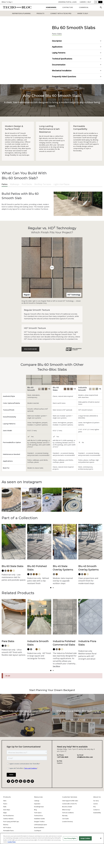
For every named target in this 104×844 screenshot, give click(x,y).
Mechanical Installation (62, 70)
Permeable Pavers (8, 830)
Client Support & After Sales (70, 801)
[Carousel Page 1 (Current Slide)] (50, 587)
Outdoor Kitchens (8, 818)
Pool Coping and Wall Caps (11, 821)
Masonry (5, 824)
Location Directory (67, 821)
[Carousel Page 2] (53, 587)
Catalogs (36, 801)
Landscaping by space (40, 824)
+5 (49, 389)
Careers (95, 804)
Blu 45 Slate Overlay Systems (63, 568)
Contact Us (96, 810)
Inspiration (37, 804)
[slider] (52, 268)
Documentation (58, 64)
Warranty (64, 815)
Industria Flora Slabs (87, 643)
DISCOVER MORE (30, 349)
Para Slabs (8, 641)
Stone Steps (6, 810)
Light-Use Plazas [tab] (61, 184)
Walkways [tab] (14, 184)
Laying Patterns (58, 52)
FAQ (94, 807)
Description (57, 41)
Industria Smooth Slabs (38, 643)
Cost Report (37, 830)
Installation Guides (39, 818)
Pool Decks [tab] (27, 184)
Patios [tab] (5, 184)
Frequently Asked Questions (64, 76)
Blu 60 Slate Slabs (12, 566)
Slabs (4, 801)
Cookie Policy (12, 842)
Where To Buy (6, 2)
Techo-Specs (37, 813)
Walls (4, 807)
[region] (52, 838)
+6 (100, 389)
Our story (96, 801)
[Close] (101, 838)
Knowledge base (39, 807)
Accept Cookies (85, 838)
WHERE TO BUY (82, 13)
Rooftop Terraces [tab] (42, 184)
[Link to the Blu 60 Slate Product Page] (65, 389)
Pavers (5, 804)
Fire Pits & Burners (8, 815)
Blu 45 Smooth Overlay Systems (88, 568)
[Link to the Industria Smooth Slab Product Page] (90, 389)
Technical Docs (38, 815)
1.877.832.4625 (62, 757)
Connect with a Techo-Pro (60, 13)
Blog (35, 810)
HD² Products (7, 827)
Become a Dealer (67, 807)
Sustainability (97, 813)
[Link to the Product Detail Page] (64, 380)
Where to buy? (66, 810)
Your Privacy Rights (70, 838)
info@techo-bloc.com (85, 757)
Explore (59, 763)
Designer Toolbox (39, 821)
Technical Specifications (62, 58)
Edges (5, 813)
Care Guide (65, 818)
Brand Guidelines (39, 827)
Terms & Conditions (68, 813)
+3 (75, 389)
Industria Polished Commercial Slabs (64, 643)
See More (56, 666)
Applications (57, 46)
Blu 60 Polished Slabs (37, 568)
